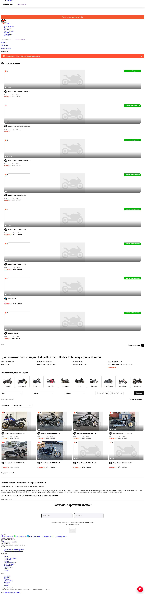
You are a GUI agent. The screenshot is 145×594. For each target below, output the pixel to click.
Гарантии (7, 579)
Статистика (7, 28)
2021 (6, 499)
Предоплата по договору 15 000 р (72, 17)
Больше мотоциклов (134, 345)
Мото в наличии (9, 31)
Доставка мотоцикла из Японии (14, 549)
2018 (10, 499)
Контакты (7, 32)
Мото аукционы (9, 26)
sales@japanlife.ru (61, 536)
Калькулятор (8, 565)
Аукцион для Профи (10, 558)
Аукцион (6, 556)
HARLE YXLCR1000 (7, 362)
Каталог (6, 29)
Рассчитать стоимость (7, 538)
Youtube (14, 542)
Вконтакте (6, 542)
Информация (8, 34)
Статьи (6, 568)
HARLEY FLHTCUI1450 (44, 362)
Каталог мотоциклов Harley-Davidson (26, 486)
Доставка (7, 582)
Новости (6, 570)
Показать (139, 393)
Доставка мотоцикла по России (13, 551)
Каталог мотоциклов (7, 486)
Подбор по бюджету (10, 562)
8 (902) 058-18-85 (8, 536)
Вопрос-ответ (8, 567)
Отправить (72, 531)
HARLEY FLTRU (77, 362)
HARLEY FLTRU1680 (79, 364)
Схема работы (8, 580)
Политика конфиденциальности (10, 592)
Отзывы (6, 583)
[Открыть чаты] (140, 589)
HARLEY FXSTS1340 (115, 362)
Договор (6, 585)
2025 (2, 499)
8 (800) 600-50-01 (47, 536)
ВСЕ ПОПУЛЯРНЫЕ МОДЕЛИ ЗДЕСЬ (30, 56)
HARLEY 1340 (5, 364)
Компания (7, 35)
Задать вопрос (21, 4)
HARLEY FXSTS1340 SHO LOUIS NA (120, 364)
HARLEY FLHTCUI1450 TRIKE (46, 364)
